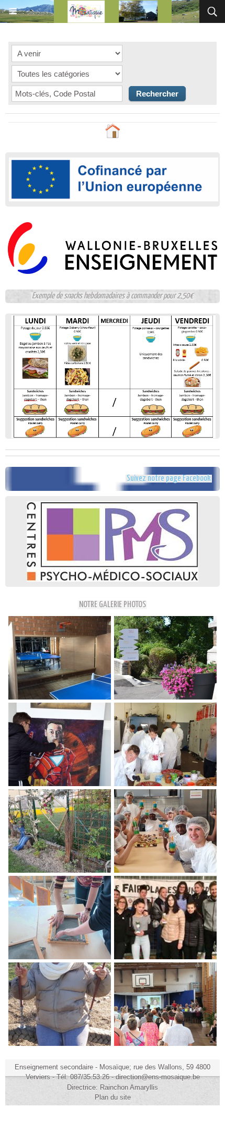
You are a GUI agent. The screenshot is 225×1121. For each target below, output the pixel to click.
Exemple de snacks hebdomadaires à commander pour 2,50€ (112, 296)
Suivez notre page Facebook (169, 479)
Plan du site (113, 1097)
